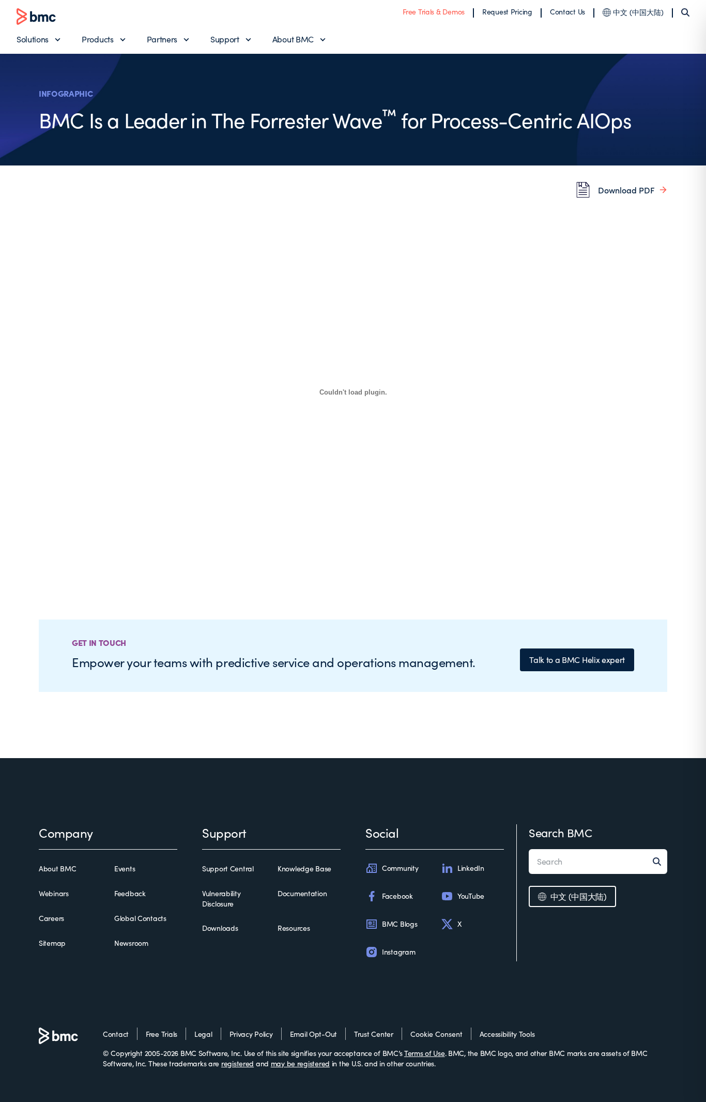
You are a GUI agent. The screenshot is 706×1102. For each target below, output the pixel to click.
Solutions (33, 39)
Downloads (220, 928)
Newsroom (131, 943)
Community (400, 868)
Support (224, 39)
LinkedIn (470, 868)
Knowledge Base (304, 868)
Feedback (130, 893)
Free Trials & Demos (434, 12)
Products (97, 39)
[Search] (685, 12)
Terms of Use (424, 1053)
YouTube (470, 896)
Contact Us (567, 12)
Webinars (54, 893)
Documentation (302, 893)
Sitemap (52, 943)
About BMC (293, 39)
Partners (162, 39)
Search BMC (560, 832)
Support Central (228, 868)
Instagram (398, 952)
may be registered (300, 1063)
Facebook (397, 896)
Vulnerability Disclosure (221, 898)
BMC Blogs (399, 924)
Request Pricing (507, 12)
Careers (51, 918)
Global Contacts (140, 918)
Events (124, 868)
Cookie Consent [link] (436, 1034)
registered (237, 1063)
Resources (294, 928)
